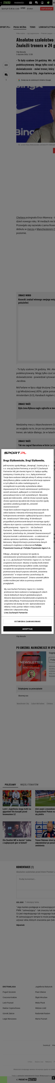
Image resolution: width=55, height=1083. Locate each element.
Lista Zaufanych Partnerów (16, 613)
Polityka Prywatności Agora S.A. (37, 548)
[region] (27, 541)
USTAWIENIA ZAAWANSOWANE (27, 621)
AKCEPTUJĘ (27, 629)
